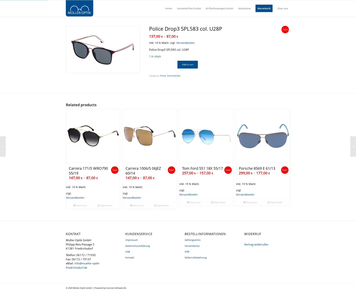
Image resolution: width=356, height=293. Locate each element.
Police (163, 75)
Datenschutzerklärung (137, 246)
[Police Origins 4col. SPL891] (3, 146)
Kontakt (129, 257)
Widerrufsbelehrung (196, 257)
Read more (81, 205)
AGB (127, 251)
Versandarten (192, 246)
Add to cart (187, 64)
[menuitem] (168, 8)
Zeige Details (105, 205)
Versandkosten (185, 43)
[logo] (79, 8)
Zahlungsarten (193, 240)
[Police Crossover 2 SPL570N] (353, 146)
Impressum (131, 240)
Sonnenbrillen (174, 75)
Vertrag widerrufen (256, 244)
